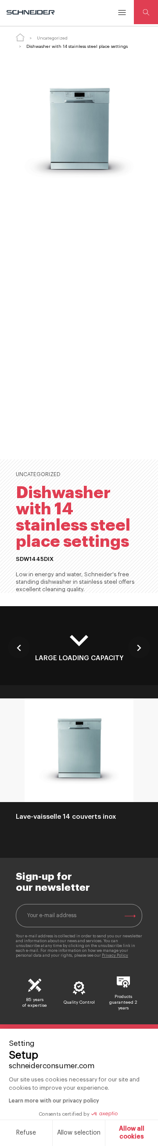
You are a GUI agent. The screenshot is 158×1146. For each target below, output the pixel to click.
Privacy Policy (115, 956)
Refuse (26, 1133)
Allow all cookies (131, 1133)
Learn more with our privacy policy (54, 1100)
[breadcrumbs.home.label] (20, 37)
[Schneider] (31, 12)
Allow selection (79, 1133)
